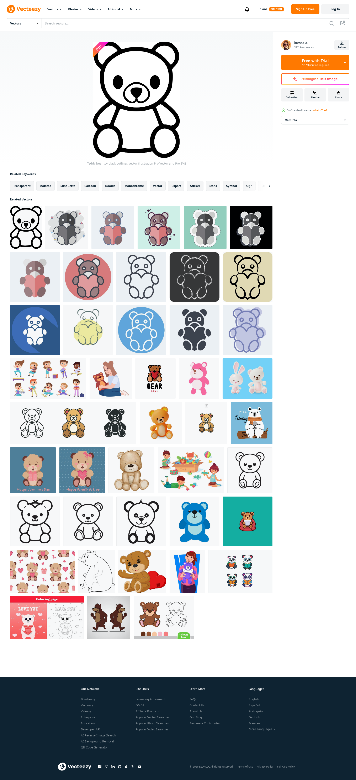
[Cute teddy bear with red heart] (142, 571)
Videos (93, 9)
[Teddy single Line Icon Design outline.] (249, 470)
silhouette (67, 186)
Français (254, 723)
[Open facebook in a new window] (99, 766)
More (133, 9)
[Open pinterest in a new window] (119, 766)
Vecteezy (87, 705)
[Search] (331, 23)
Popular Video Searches (152, 729)
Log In (335, 9)
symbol (231, 186)
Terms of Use (245, 766)
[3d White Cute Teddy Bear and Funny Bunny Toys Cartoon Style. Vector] (247, 378)
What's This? (320, 110)
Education (88, 723)
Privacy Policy (265, 766)
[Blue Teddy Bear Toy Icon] (194, 521)
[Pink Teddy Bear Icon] (199, 378)
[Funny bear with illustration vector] (108, 617)
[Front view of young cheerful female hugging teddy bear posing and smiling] (187, 571)
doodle (110, 186)
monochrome (134, 186)
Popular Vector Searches (153, 717)
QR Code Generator (94, 747)
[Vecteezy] (24, 9)
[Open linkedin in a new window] (113, 766)
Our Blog (196, 717)
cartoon (90, 186)
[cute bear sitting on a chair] (247, 521)
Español (254, 705)
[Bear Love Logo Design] (155, 378)
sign (249, 186)
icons (213, 186)
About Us (196, 711)
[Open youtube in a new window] (139, 766)
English (254, 699)
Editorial (114, 9)
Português (256, 711)
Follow (342, 47)
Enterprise (88, 717)
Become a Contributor (205, 723)
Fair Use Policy (286, 766)
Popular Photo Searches (152, 723)
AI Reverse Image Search (98, 735)
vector (157, 186)
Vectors (52, 9)
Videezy (86, 711)
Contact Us (197, 705)
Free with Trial (315, 62)
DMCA (140, 705)
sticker (195, 186)
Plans (263, 9)
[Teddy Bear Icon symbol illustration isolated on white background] (73, 423)
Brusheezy (88, 699)
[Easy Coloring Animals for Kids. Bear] (96, 571)
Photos (73, 9)
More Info (291, 120)
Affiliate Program (147, 711)
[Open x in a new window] (133, 766)
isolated (45, 186)
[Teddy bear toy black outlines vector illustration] (26, 227)
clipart (176, 186)
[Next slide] (266, 186)
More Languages (260, 729)
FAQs (193, 699)
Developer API (90, 729)
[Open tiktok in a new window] (126, 766)
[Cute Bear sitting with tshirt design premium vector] (251, 423)
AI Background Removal (97, 741)
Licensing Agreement (150, 699)
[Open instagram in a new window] (106, 766)
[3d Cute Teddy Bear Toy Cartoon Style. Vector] (161, 423)
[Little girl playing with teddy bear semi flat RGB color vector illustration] (111, 378)
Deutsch (254, 717)
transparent (22, 186)
